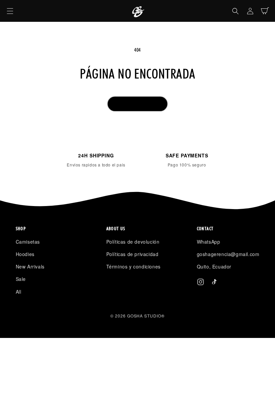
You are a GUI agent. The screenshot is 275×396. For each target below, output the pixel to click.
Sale (21, 279)
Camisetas (28, 241)
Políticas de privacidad (132, 254)
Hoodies (25, 254)
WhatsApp (208, 241)
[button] (10, 11)
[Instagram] (200, 283)
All (18, 291)
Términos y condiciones (133, 266)
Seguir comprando (137, 104)
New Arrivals (30, 266)
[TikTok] (214, 283)
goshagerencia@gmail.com (228, 254)
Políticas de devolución (133, 241)
